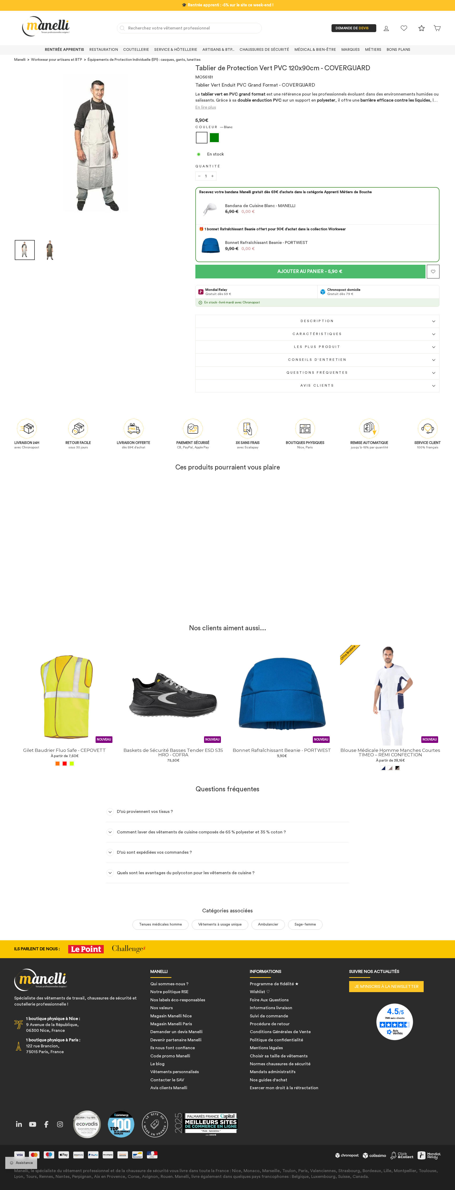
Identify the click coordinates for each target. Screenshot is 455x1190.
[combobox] (189, 28)
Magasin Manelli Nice (171, 1016)
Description (317, 321)
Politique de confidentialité (276, 1040)
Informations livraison (271, 1008)
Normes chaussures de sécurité (280, 1064)
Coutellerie (136, 50)
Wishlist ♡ (260, 992)
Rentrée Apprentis (64, 50)
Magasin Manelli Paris (171, 1024)
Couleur (214, 127)
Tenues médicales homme (160, 924)
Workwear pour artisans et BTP (56, 60)
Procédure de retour (270, 1024)
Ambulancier (268, 924)
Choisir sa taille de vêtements (279, 1056)
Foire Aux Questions (269, 1000)
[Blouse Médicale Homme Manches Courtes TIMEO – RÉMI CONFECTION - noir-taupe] (397, 768)
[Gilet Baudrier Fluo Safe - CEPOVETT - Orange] (57, 763)
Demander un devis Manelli (176, 1032)
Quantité (208, 166)
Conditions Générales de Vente (280, 1032)
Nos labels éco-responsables (177, 1000)
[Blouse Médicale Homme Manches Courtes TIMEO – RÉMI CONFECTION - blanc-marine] (383, 768)
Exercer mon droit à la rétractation (284, 1088)
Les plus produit (317, 346)
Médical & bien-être (315, 50)
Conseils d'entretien (317, 359)
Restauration (103, 50)
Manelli (20, 60)
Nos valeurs (161, 1008)
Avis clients (317, 385)
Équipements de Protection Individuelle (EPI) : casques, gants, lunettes (144, 60)
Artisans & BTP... (218, 50)
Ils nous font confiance (172, 1048)
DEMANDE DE (352, 28)
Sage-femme (305, 924)
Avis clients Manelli (168, 1088)
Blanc (201, 137)
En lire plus (205, 107)
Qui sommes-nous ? (169, 984)
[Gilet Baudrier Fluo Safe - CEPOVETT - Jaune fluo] (71, 763)
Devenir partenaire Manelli (175, 1040)
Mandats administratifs (272, 1072)
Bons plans (398, 50)
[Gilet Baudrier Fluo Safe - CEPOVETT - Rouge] (64, 763)
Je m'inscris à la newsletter (386, 986)
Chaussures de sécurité (264, 50)
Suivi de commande (269, 1016)
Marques (350, 50)
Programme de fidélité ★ (274, 984)
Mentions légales (266, 1048)
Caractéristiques (317, 334)
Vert (214, 137)
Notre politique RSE (169, 992)
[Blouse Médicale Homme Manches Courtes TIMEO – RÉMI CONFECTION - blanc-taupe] (390, 768)
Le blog (157, 1064)
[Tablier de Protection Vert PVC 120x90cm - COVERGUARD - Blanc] (60, 606)
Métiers (373, 50)
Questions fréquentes (317, 372)
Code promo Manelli (170, 1056)
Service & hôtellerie (175, 50)
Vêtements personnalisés (174, 1072)
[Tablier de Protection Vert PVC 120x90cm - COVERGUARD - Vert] (68, 606)
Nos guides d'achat (268, 1080)
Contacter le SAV (167, 1080)
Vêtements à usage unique (220, 924)
